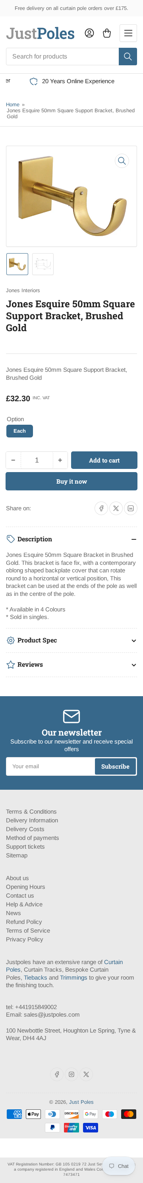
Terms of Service (28, 930)
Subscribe (115, 766)
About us (17, 878)
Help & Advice (24, 904)
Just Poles (81, 1102)
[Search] (128, 56)
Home (12, 104)
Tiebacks (35, 977)
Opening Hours (25, 886)
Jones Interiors (23, 290)
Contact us (20, 895)
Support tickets (25, 846)
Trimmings (73, 977)
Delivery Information (32, 820)
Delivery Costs (25, 829)
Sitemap (16, 855)
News (13, 913)
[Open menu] (128, 33)
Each (20, 431)
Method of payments (32, 837)
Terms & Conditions (31, 811)
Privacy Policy (24, 939)
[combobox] (71, 56)
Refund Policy (24, 921)
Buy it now (71, 481)
